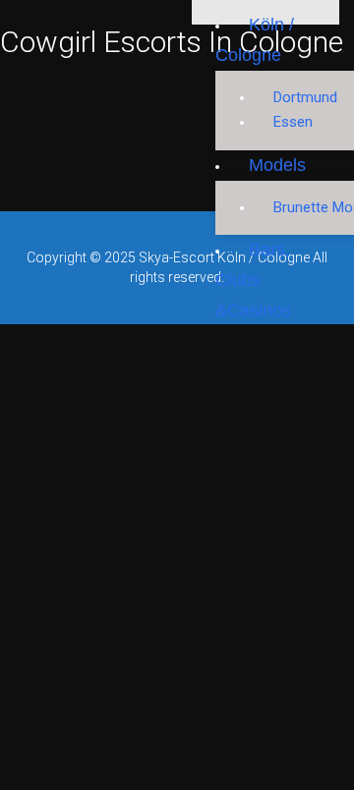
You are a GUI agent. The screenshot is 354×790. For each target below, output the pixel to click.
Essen (293, 122)
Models (277, 165)
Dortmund (305, 97)
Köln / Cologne (254, 40)
